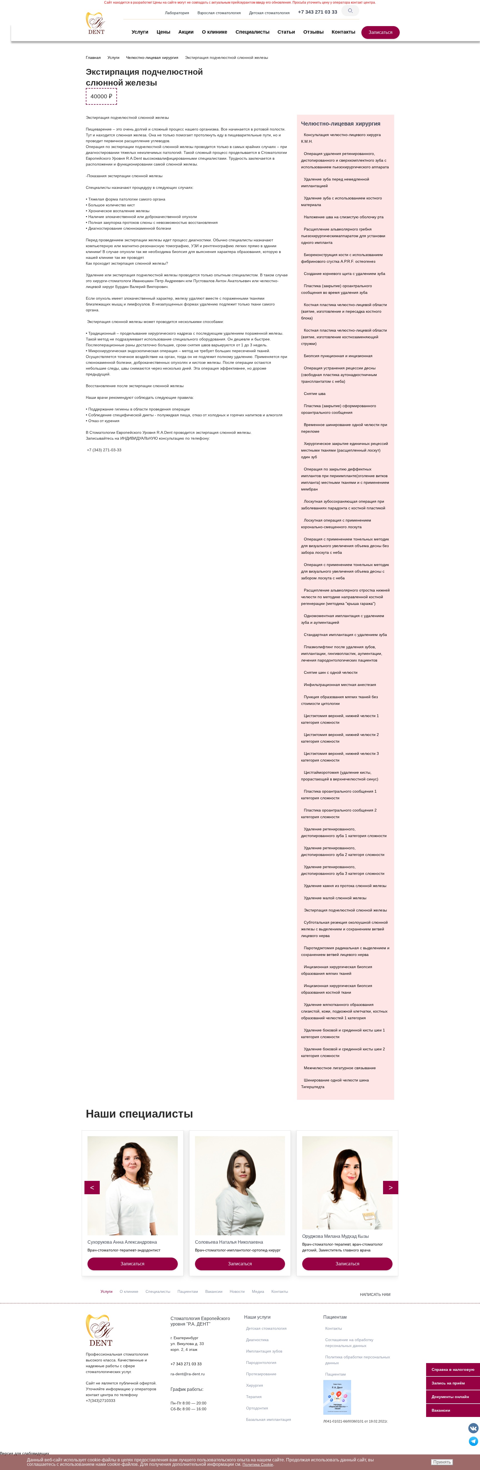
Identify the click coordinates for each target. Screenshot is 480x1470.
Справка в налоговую (453, 1369)
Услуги (140, 32)
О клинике (214, 32)
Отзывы (313, 32)
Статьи (286, 32)
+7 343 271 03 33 (186, 1364)
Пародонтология (261, 1362)
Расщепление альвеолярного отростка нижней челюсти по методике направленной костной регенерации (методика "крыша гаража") (345, 597)
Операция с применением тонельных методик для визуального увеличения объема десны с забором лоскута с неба (345, 571)
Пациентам (188, 1291)
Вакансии (213, 1291)
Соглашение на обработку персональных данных (349, 1343)
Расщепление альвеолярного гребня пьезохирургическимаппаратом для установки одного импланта (343, 236)
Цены (163, 32)
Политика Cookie (257, 1464)
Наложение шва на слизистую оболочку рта (344, 217)
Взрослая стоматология (219, 13)
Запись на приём (448, 1383)
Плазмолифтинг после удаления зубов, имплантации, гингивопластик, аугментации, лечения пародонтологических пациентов (341, 653)
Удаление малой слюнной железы (335, 898)
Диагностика (257, 1340)
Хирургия (254, 1385)
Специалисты (252, 32)
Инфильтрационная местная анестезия (340, 684)
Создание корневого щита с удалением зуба (344, 273)
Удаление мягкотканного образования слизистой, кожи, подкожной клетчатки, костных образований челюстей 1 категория (344, 1011)
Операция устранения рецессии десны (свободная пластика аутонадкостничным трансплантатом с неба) (339, 375)
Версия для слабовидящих (24, 1453)
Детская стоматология (269, 13)
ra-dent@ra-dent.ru (188, 1374)
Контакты (343, 32)
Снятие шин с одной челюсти (331, 672)
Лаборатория (177, 13)
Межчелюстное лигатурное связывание (340, 1068)
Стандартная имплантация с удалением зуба (345, 634)
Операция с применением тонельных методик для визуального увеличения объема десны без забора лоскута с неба (345, 546)
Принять (442, 1462)
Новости (237, 1291)
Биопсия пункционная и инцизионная (338, 356)
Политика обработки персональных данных (357, 1360)
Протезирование (261, 1374)
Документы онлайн (450, 1396)
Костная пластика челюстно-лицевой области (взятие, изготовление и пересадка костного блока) (344, 311)
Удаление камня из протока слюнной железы (345, 885)
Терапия (254, 1396)
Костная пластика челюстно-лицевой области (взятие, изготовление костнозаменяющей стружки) (344, 337)
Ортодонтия (257, 1408)
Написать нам (375, 1294)
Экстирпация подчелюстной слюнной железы (345, 910)
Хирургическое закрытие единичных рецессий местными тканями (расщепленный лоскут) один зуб (344, 450)
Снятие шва (315, 393)
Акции (186, 32)
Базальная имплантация (268, 1419)
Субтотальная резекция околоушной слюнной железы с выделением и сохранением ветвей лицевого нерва (344, 929)
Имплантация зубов (264, 1351)
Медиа (258, 1291)
